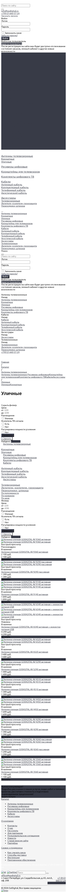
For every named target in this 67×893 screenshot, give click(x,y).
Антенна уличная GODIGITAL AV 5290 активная (24, 669)
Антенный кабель (11, 84)
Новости (11, 838)
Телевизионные (10, 100)
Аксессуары (7, 141)
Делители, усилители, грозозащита (19, 103)
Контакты (12, 825)
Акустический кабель (14, 93)
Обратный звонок (57, 883)
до (2, 413)
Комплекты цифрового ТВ (14, 126)
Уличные (6, 61)
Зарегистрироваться (11, 44)
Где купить (12, 830)
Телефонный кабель (13, 90)
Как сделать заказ (16, 852)
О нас (10, 828)
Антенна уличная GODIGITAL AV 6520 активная (24, 652)
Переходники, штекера (13, 106)
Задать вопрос (8, 796)
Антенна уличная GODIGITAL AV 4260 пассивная (25, 749)
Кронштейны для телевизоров (17, 123)
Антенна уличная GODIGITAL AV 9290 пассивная (25, 572)
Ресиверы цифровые (12, 121)
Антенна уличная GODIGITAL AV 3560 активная (24, 772)
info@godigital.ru (10, 11)
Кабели (5, 128)
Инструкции (13, 857)
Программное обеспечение (21, 860)
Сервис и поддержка (11, 848)
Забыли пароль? (9, 35)
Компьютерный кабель (15, 87)
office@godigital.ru (10, 875)
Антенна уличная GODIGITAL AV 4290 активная (24, 729)
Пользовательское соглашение (23, 835)
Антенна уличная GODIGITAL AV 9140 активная (24, 594)
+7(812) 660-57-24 (10, 13)
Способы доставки (16, 855)
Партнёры (12, 843)
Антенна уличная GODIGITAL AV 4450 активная (24, 709)
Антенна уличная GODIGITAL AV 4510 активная (24, 689)
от (2, 410)
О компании (7, 821)
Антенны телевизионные (14, 113)
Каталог (5, 799)
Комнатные (7, 59)
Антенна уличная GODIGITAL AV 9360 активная (24, 552)
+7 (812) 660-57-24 (61, 879)
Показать (15, 537)
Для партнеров (15, 833)
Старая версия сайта (17, 840)
